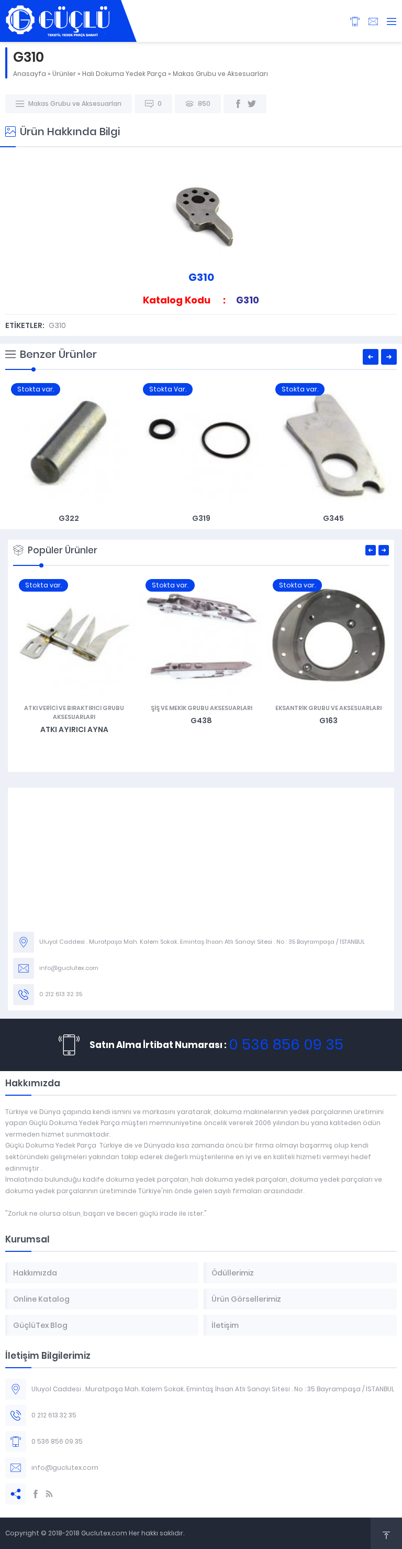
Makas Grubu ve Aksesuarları (220, 73)
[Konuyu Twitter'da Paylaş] (252, 104)
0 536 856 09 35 (286, 1044)
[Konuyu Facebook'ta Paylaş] (238, 104)
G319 (201, 518)
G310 (57, 325)
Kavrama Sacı (328, 720)
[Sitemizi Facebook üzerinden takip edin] (35, 1494)
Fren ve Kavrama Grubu (328, 708)
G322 (69, 518)
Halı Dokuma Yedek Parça (124, 73)
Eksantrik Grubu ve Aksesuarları (201, 708)
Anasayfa (29, 73)
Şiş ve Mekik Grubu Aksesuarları (74, 708)
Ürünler (64, 73)
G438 (74, 720)
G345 (333, 518)
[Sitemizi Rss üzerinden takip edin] (49, 1494)
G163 (201, 720)
